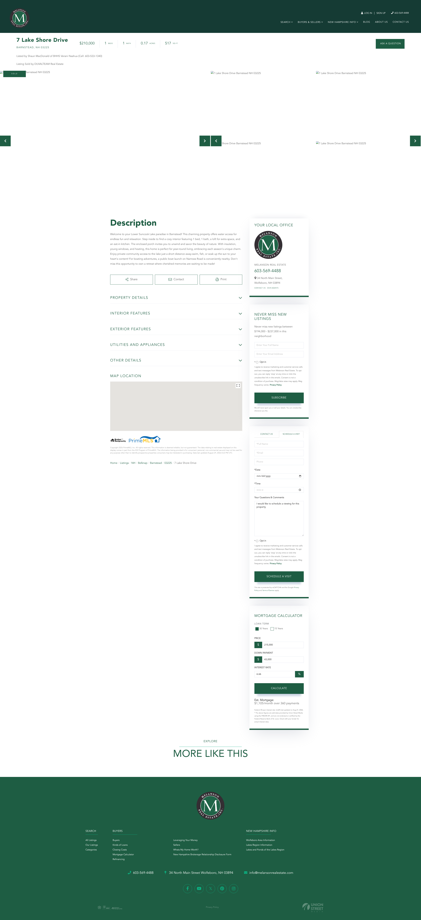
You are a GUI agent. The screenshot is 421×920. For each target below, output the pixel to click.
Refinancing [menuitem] (119, 859)
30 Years (263, 629)
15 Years (278, 629)
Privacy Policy (276, 385)
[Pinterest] (222, 888)
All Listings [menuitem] (91, 840)
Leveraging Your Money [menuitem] (185, 840)
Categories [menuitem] (91, 850)
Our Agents (273, 288)
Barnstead (156, 463)
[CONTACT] (390, 44)
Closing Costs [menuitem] (120, 850)
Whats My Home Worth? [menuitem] (185, 850)
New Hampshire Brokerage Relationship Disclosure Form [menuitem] (202, 855)
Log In (368, 13)
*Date (257, 470)
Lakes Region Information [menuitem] (259, 845)
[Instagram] (233, 888)
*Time (257, 484)
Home (113, 463)
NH (133, 463)
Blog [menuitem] (366, 22)
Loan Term (261, 624)
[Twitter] (210, 888)
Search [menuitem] (285, 22)
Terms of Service (268, 590)
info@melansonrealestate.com (271, 873)
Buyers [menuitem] (116, 840)
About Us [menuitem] (381, 22)
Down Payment (263, 653)
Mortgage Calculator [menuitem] (123, 855)
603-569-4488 (401, 13)
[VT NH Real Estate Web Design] (312, 907)
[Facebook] (187, 888)
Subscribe (279, 398)
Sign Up (380, 13)
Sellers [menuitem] (176, 845)
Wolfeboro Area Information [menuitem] (260, 840)
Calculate (279, 688)
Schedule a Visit (291, 434)
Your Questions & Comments (269, 498)
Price (257, 638)
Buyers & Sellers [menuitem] (309, 22)
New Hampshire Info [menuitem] (342, 22)
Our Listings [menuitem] (92, 845)
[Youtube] (199, 888)
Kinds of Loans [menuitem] (120, 845)
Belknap (143, 463)
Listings (124, 463)
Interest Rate (262, 668)
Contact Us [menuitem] (401, 22)
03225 (168, 463)
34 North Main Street (200, 873)
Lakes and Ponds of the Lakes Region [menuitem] (265, 850)
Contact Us (260, 288)
